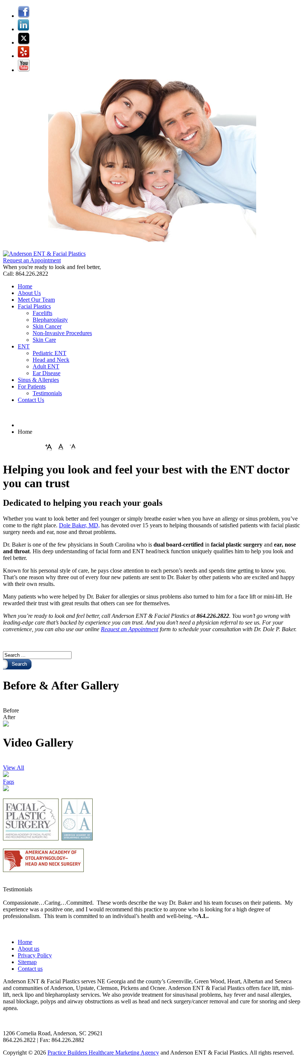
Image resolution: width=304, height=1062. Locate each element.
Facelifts (42, 313)
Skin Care (44, 340)
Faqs (8, 782)
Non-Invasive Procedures (62, 333)
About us (28, 948)
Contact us (30, 969)
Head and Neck (51, 360)
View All (13, 767)
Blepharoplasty (50, 320)
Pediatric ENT (49, 353)
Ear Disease (46, 373)
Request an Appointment (32, 260)
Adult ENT (46, 366)
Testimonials (47, 393)
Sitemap (27, 962)
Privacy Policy (35, 955)
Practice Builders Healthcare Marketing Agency (103, 1052)
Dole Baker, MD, (79, 525)
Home (25, 942)
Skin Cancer (47, 326)
